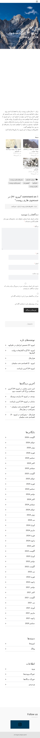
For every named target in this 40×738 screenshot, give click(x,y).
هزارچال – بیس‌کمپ (27, 415)
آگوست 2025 (30, 473)
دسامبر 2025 (30, 458)
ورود (33, 669)
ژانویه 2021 (30, 618)
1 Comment (11, 44)
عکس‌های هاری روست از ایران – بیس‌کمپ (22, 206)
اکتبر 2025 (31, 463)
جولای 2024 (30, 510)
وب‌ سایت (35, 273)
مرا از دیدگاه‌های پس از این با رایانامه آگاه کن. (24, 296)
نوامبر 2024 (30, 494)
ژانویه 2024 (30, 541)
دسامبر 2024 (30, 489)
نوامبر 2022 (30, 561)
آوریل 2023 (30, 556)
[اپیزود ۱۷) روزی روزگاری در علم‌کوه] (13, 143)
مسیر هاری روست (14, 183)
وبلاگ (33, 649)
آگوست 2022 (30, 567)
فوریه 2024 (30, 536)
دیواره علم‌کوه (30, 179)
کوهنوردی (26, 183)
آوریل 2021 (30, 608)
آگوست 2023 (30, 551)
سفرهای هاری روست (16, 179)
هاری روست (33, 186)
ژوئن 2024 (31, 515)
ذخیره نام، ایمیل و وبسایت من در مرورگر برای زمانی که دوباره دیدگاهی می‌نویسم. (21, 287)
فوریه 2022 (30, 577)
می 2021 (31, 603)
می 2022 (31, 572)
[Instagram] (20, 724)
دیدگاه (36, 226)
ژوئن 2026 (31, 448)
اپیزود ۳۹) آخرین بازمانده (26, 368)
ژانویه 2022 (30, 582)
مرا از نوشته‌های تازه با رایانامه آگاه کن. (26, 304)
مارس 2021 (30, 613)
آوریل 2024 (30, 525)
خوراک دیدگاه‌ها (29, 679)
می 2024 (31, 520)
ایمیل (36, 263)
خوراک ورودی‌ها (29, 674)
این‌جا (14, 130)
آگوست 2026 (30, 437)
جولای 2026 (30, 442)
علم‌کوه (35, 183)
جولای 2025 (30, 479)
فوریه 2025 (30, 484)
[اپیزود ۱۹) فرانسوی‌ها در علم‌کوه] (30, 162)
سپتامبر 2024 (30, 504)
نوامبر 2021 (30, 587)
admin (25, 44)
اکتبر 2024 (31, 499)
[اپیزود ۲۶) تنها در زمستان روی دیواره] (30, 143)
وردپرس (32, 684)
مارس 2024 (30, 530)
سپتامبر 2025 (30, 468)
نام (37, 253)
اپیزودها (19, 44)
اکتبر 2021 (31, 592)
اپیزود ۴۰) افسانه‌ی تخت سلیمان (23, 363)
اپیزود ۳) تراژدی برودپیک (19, 396)
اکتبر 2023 (31, 546)
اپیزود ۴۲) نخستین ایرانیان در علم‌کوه (21, 345)
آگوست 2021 (30, 598)
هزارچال (32, 358)
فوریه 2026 (30, 453)
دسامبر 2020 (30, 623)
